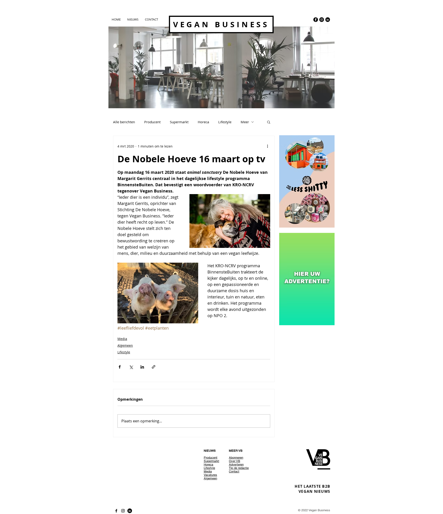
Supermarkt (179, 122)
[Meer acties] (267, 146)
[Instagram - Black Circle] (321, 19)
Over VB (234, 461)
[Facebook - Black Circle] (315, 19)
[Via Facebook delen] (119, 367)
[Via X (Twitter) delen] (131, 367)
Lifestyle (224, 122)
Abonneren (236, 457)
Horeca (203, 122)
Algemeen (125, 345)
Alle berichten (124, 122)
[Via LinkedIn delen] (142, 367)
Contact (234, 471)
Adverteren (236, 464)
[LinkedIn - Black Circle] (327, 19)
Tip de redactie (239, 468)
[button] (268, 122)
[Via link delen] (153, 367)
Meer (245, 122)
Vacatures (210, 475)
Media (122, 339)
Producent (152, 122)
